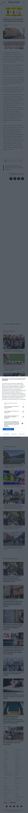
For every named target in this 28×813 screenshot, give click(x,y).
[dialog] (14, 406)
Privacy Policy (22, 434)
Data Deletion (6, 434)
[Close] (25, 379)
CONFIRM (8, 429)
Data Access (14, 434)
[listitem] (14, 404)
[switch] (23, 407)
